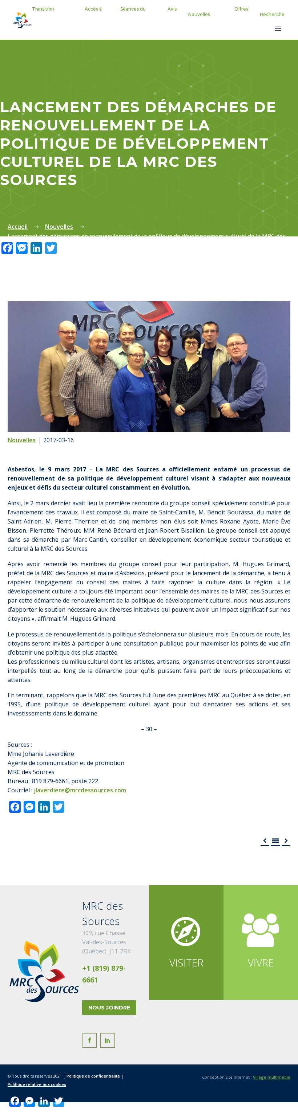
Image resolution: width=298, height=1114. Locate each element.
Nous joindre (109, 1007)
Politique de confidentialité (93, 1076)
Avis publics (169, 14)
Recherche (272, 14)
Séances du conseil (133, 14)
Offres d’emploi (238, 14)
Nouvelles (199, 14)
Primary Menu (278, 28)
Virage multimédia (271, 1077)
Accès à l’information (87, 14)
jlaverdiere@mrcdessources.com (80, 790)
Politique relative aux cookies (37, 1084)
